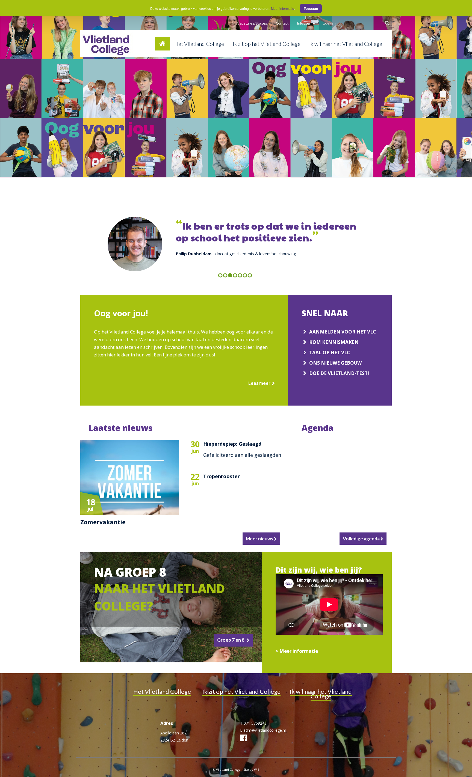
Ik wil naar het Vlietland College (345, 43)
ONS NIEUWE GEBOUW (335, 363)
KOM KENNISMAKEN (334, 342)
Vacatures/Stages (252, 23)
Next (246, 286)
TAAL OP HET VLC (330, 352)
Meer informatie (282, 8)
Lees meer (259, 383)
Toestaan (311, 8)
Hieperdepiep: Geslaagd (232, 443)
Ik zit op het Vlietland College (266, 43)
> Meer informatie (297, 651)
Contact (282, 23)
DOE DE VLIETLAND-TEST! (339, 373)
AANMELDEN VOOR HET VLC (342, 332)
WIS (256, 769)
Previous (230, 286)
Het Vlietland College (199, 43)
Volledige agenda (361, 538)
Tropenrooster (221, 476)
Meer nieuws (260, 538)
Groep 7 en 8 (230, 640)
